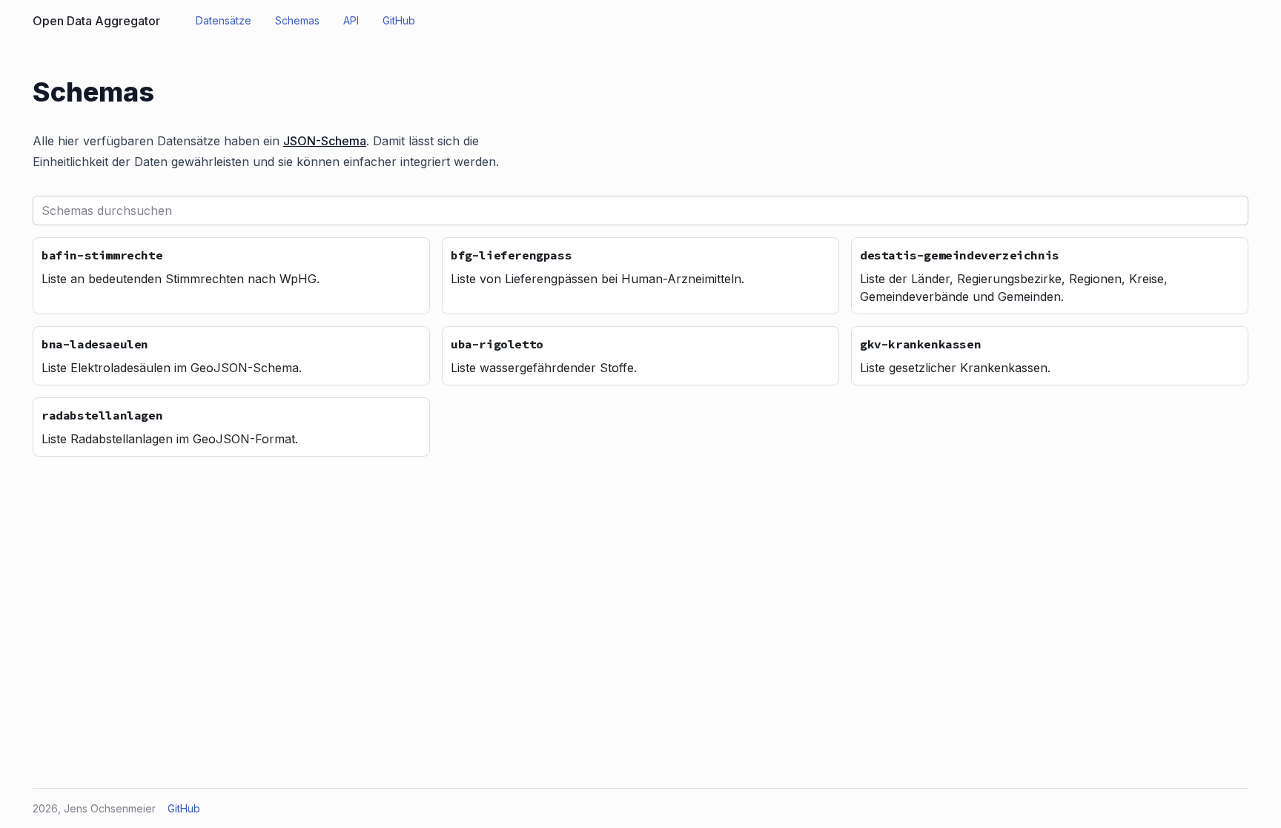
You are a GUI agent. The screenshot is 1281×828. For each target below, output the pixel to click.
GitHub (184, 808)
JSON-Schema (324, 140)
